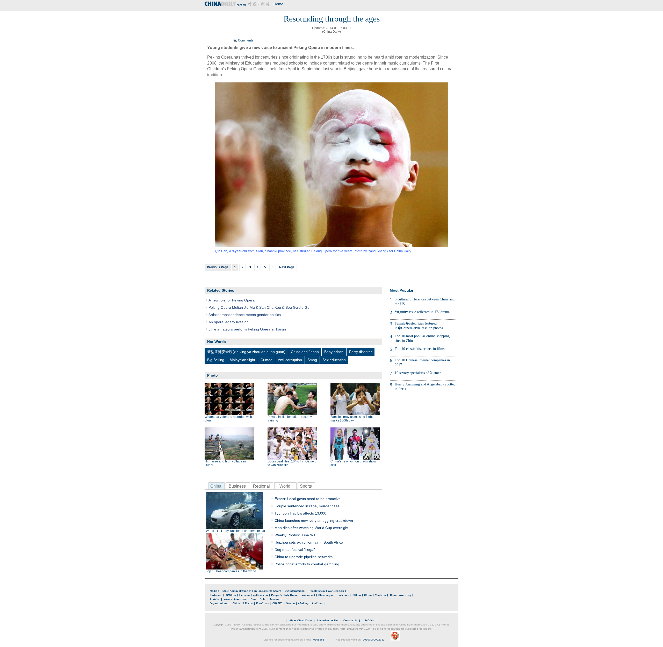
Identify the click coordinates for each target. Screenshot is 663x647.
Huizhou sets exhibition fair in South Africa (309, 542)
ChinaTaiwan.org (400, 595)
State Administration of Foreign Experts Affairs (251, 590)
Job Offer (368, 620)
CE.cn (368, 595)
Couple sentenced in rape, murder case (307, 506)
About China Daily (300, 620)
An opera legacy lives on (228, 322)
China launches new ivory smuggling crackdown (314, 520)
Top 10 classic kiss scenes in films (419, 349)
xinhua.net (308, 595)
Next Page (286, 267)
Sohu (263, 599)
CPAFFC (277, 603)
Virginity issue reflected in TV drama (422, 312)
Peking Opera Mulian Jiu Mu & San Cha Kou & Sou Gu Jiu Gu (258, 307)
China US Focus (243, 603)
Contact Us (350, 620)
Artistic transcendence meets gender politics (244, 315)
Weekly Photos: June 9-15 (296, 535)
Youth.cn (380, 595)
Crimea (266, 360)
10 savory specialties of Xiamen (418, 373)
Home (278, 4)
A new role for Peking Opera (231, 300)
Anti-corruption (290, 360)
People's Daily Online (284, 595)
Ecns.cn (244, 595)
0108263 (318, 639)
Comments (245, 40)
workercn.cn (336, 590)
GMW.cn (231, 595)
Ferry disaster (360, 352)
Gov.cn (290, 603)
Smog (312, 360)
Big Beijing (215, 360)
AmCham (317, 603)
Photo (212, 375)
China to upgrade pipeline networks (304, 557)
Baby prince (334, 352)
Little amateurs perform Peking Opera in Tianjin (247, 329)
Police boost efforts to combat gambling (307, 564)
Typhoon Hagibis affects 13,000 (300, 513)
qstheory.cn (260, 595)
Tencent (274, 599)
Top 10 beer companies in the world (231, 571)
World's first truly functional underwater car (235, 531)
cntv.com (343, 595)
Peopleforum (317, 590)
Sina (253, 599)
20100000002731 (374, 639)
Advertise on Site (327, 620)
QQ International (295, 590)
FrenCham (262, 603)
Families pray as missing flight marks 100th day (351, 418)
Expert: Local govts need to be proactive (308, 499)
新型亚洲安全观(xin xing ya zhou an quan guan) (246, 352)
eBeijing (303, 603)
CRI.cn (356, 595)
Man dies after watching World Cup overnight (311, 528)
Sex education (334, 360)
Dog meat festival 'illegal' (295, 549)
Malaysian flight (242, 360)
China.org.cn (326, 595)
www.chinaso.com (235, 599)
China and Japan (305, 352)
